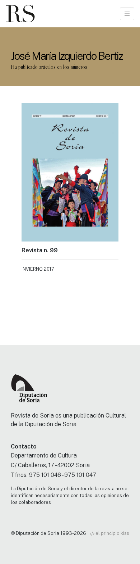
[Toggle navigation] (127, 13)
